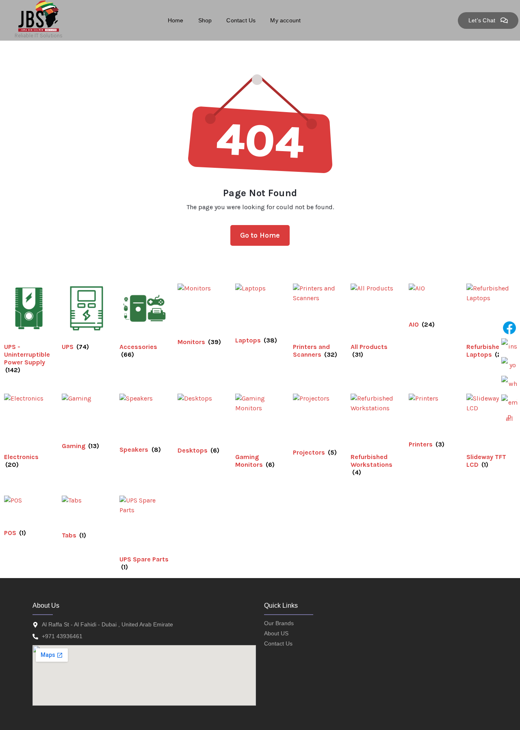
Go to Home (260, 235)
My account (285, 20)
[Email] (509, 402)
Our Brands (279, 623)
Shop (205, 20)
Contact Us (241, 20)
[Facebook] (509, 328)
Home (176, 20)
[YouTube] (509, 365)
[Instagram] (509, 346)
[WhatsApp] (509, 384)
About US (276, 633)
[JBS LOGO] (38, 16)
